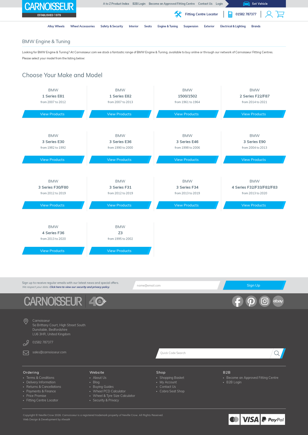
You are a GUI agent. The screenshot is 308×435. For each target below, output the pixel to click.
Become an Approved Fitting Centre (172, 3)
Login (219, 3)
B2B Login (139, 3)
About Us (99, 378)
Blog (96, 382)
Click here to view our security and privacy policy (79, 287)
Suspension (191, 26)
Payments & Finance (41, 391)
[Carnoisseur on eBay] (278, 301)
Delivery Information (40, 382)
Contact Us (205, 3)
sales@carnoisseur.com (49, 352)
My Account (168, 382)
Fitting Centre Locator (201, 14)
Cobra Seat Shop (172, 391)
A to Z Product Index (116, 3)
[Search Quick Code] (278, 353)
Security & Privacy (106, 400)
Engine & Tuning (168, 26)
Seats (148, 26)
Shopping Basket (172, 378)
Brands (255, 26)
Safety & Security (112, 26)
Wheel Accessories (82, 26)
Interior (133, 26)
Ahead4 (65, 419)
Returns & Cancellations (43, 387)
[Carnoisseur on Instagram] (264, 301)
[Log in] (269, 14)
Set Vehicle (260, 3)
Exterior (209, 26)
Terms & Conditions (40, 378)
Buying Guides (103, 387)
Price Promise (36, 396)
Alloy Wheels (56, 26)
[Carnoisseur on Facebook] (237, 301)
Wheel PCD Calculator (109, 391)
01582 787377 (246, 14)
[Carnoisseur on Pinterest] (251, 301)
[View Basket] (279, 14)
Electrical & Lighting (233, 26)
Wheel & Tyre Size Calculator (114, 396)
